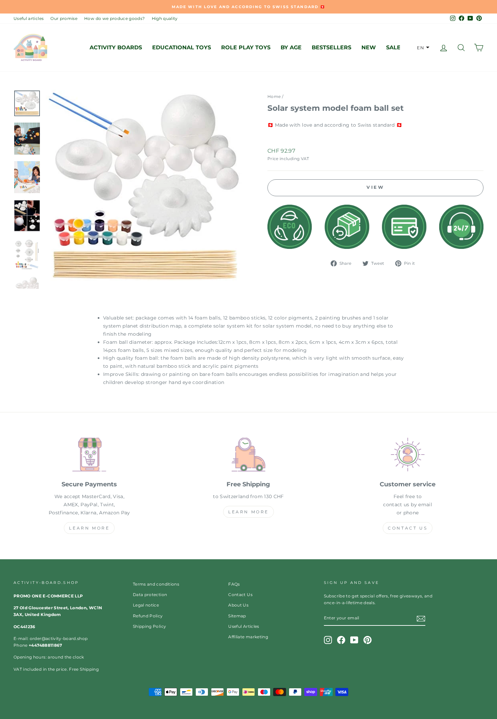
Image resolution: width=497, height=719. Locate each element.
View (375, 187)
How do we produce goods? (114, 18)
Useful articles (29, 18)
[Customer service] (407, 456)
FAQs (234, 584)
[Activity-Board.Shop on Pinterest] (367, 640)
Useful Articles (243, 626)
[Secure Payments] (89, 456)
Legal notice (146, 605)
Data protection (150, 594)
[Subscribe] (421, 618)
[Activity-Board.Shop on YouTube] (354, 640)
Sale (393, 47)
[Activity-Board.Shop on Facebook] (341, 640)
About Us (238, 605)
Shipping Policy (149, 626)
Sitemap (237, 615)
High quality (165, 18)
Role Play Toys (245, 47)
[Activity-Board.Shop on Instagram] (328, 640)
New (368, 47)
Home (274, 96)
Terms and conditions (156, 584)
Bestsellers (331, 47)
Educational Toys (181, 47)
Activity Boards (116, 47)
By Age (291, 47)
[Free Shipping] (249, 456)
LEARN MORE (89, 528)
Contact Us (407, 528)
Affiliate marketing (248, 636)
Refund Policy (148, 615)
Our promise (63, 18)
